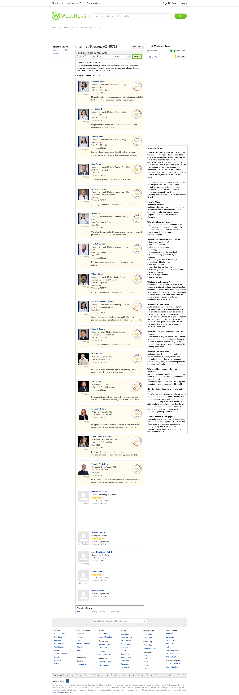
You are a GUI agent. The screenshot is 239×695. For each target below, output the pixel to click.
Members (146, 655)
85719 (99, 28)
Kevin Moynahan (98, 189)
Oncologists (125, 654)
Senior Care (103, 641)
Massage (57, 640)
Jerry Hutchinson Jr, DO (101, 552)
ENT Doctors (126, 641)
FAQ (167, 647)
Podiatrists (125, 661)
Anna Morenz (97, 137)
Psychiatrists (148, 634)
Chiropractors (59, 634)
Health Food (103, 634)
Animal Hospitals (60, 654)
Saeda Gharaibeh (98, 244)
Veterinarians (59, 664)
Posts (145, 659)
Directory (56, 3)
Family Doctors (126, 644)
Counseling (147, 642)
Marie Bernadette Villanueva (103, 301)
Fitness (79, 637)
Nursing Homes (105, 654)
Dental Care (81, 658)
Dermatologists (127, 638)
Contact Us (170, 637)
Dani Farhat (96, 164)
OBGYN (124, 651)
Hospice (102, 651)
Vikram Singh (97, 274)
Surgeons (124, 664)
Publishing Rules (172, 650)
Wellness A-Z (74, 3)
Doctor (72, 28)
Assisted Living (104, 644)
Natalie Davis (96, 214)
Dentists (80, 661)
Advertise (169, 644)
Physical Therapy (83, 644)
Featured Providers (173, 664)
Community (92, 3)
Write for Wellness (172, 657)
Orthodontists (82, 664)
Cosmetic (80, 634)
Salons (79, 647)
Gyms (79, 640)
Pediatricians (126, 657)
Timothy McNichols (99, 464)
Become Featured (172, 667)
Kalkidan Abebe (98, 81)
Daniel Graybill (97, 354)
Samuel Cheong (98, 329)
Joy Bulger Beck (98, 109)
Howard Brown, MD (99, 492)
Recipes (146, 669)
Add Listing (138, 47)
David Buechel (97, 591)
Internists (124, 647)
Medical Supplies (105, 637)
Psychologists (148, 638)
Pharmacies (58, 660)
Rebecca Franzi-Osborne (101, 436)
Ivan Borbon (96, 381)
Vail (54, 50)
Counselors (147, 645)
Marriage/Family (149, 648)
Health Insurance (105, 662)
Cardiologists (126, 634)
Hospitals (57, 657)
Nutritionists (58, 644)
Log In (184, 3)
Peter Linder (96, 571)
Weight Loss (59, 647)
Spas (78, 650)
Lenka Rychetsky (98, 409)
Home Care (103, 648)
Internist (80, 28)
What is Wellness (172, 654)
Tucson (92, 28)
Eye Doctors (58, 637)
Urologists (125, 667)
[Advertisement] (102, 36)
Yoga (78, 654)
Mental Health (148, 631)
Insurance (103, 659)
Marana (56, 54)
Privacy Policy (153, 57)
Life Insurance (104, 665)
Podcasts (146, 665)
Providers (64, 28)
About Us (169, 634)
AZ (86, 28)
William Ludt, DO (98, 532)
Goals (145, 662)
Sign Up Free (169, 3)
